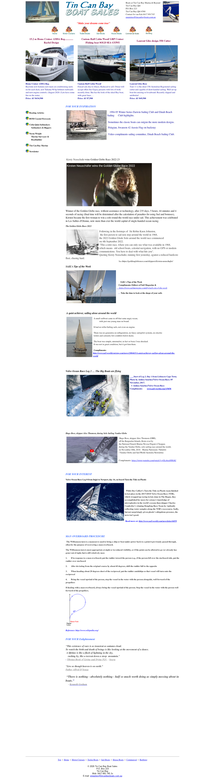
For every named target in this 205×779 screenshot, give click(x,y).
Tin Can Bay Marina (38, 145)
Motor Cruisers (78, 759)
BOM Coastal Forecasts (40, 118)
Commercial (131, 759)
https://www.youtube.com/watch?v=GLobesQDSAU (154, 460)
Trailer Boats (92, 759)
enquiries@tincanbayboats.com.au (141, 17)
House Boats (118, 759)
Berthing (143, 759)
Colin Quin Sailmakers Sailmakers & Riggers (40, 126)
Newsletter (34, 151)
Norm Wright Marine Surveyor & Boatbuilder (39, 136)
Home (66, 759)
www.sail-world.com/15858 (159, 388)
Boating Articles (36, 112)
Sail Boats (105, 759)
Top (59, 759)
